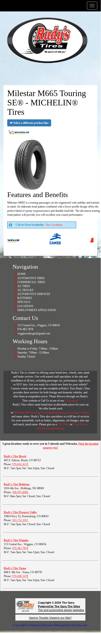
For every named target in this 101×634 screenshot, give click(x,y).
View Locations (54, 224)
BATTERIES (24, 298)
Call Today (63, 424)
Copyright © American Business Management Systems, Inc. (50, 625)
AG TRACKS (25, 290)
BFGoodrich (32, 412)
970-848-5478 (20, 576)
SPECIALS (24, 302)
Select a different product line (31, 123)
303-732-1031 (20, 520)
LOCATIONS (25, 306)
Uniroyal (45, 412)
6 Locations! (72, 400)
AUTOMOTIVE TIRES (31, 278)
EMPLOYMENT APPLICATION (36, 310)
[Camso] (52, 240)
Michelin (19, 412)
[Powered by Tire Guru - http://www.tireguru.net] (25, 606)
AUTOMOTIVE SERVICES (33, 294)
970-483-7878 (20, 548)
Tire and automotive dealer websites (61, 608)
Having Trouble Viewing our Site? (50, 618)
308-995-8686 (20, 492)
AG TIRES (23, 286)
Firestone (72, 412)
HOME (21, 274)
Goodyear (84, 412)
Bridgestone (58, 412)
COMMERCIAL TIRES (31, 282)
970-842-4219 (20, 464)
